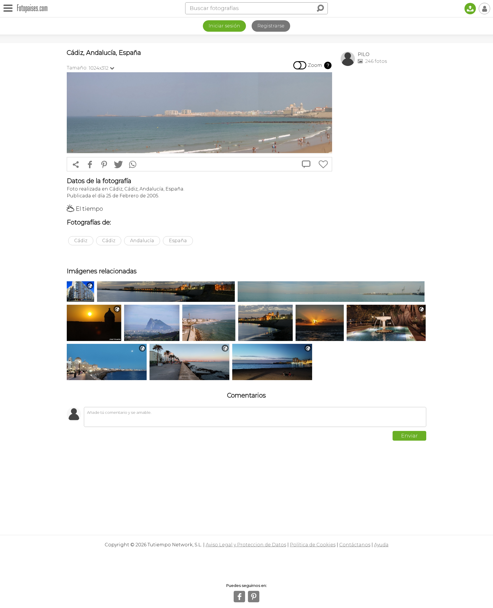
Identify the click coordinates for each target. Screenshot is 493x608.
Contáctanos (354, 544)
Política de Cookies (313, 544)
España (178, 240)
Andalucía (142, 240)
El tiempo (85, 208)
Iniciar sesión (224, 26)
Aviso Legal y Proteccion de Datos (246, 544)
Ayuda (381, 544)
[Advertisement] (383, 160)
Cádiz (80, 240)
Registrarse (270, 26)
